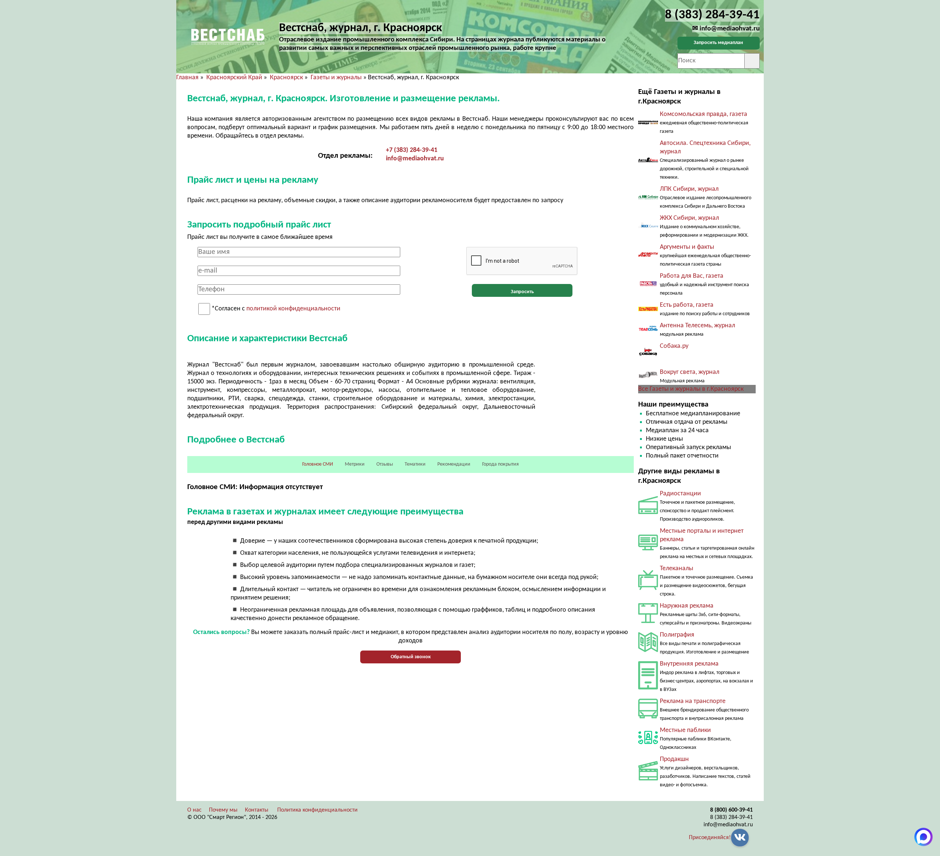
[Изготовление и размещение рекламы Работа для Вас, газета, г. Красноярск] (648, 284)
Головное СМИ (317, 464)
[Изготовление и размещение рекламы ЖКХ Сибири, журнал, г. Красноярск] (648, 226)
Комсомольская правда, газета (703, 114)
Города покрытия (500, 464)
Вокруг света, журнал (689, 372)
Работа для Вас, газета (691, 276)
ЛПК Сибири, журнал (689, 189)
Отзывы (384, 464)
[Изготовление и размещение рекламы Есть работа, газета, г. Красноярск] (648, 309)
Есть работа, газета (686, 305)
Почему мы (223, 810)
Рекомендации (453, 464)
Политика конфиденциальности (317, 810)
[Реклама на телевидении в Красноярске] (648, 588)
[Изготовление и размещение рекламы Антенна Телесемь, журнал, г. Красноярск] (648, 330)
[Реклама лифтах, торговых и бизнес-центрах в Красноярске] (648, 687)
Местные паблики (685, 730)
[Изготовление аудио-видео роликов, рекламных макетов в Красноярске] (648, 778)
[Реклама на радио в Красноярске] (648, 512)
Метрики (355, 464)
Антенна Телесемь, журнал (697, 325)
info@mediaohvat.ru (415, 158)
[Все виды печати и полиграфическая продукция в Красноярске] (648, 650)
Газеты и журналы (336, 77)
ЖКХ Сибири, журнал (689, 218)
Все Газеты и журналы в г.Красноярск (691, 389)
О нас (194, 810)
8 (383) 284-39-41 (731, 817)
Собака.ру (674, 346)
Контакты (256, 810)
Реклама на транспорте (693, 701)
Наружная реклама (686, 605)
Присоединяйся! (710, 838)
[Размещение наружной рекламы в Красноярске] (648, 621)
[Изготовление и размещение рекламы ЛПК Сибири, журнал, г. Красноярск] (648, 197)
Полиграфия (677, 634)
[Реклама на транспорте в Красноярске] (648, 716)
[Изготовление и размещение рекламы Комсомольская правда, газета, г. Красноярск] (648, 122)
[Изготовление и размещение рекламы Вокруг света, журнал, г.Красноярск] (648, 377)
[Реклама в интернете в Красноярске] (648, 548)
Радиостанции (680, 493)
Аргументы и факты (687, 247)
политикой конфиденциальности (293, 309)
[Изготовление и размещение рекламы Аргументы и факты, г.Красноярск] (648, 255)
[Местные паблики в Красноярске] (648, 745)
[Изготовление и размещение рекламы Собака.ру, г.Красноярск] (648, 360)
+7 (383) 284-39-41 (411, 150)
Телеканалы (676, 568)
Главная (187, 77)
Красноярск (286, 77)
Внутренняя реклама (689, 663)
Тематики (415, 464)
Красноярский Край (234, 77)
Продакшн (674, 759)
